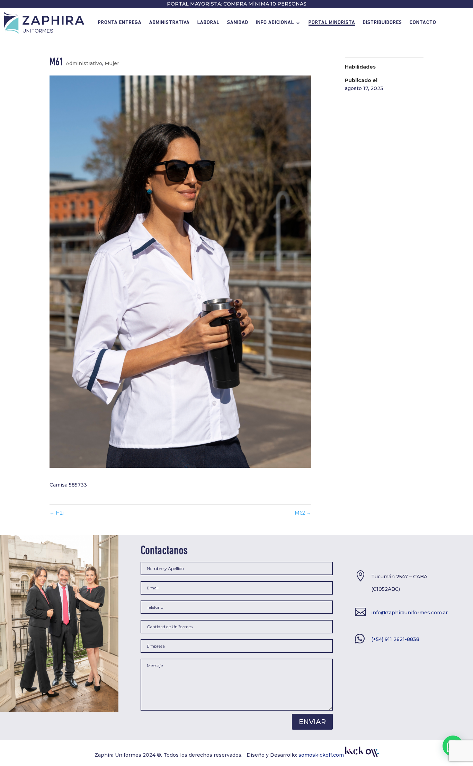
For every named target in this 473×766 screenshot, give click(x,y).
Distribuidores (382, 22)
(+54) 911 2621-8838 (395, 639)
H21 (57, 513)
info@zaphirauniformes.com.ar (409, 612)
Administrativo (84, 63)
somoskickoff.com (321, 755)
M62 (303, 513)
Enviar (312, 722)
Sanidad (237, 22)
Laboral (208, 22)
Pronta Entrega (120, 22)
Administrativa (169, 22)
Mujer (112, 63)
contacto (423, 22)
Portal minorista (332, 22)
